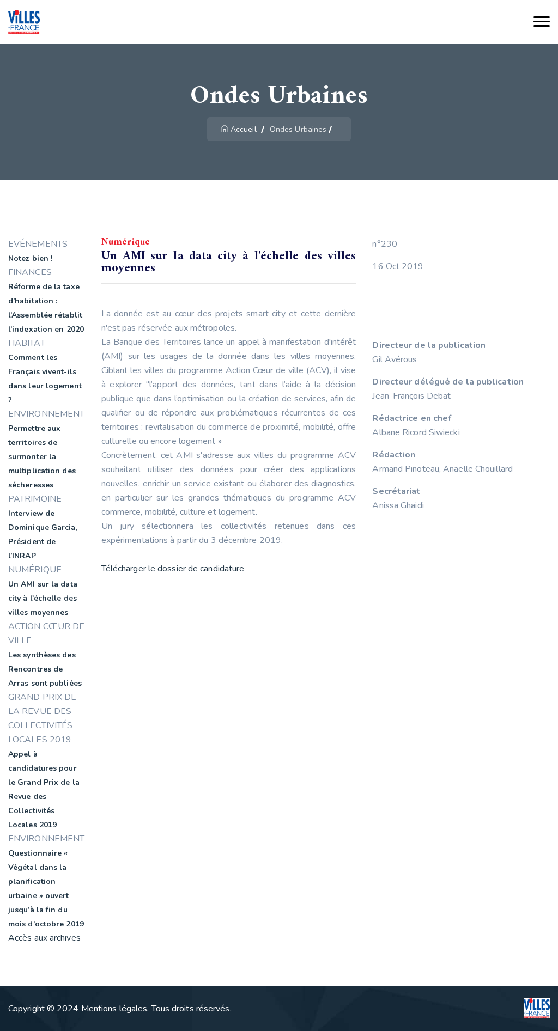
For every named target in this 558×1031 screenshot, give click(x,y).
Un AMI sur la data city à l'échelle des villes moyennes (42, 598)
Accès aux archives (44, 938)
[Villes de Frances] (24, 22)
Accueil (244, 129)
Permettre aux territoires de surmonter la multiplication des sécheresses (42, 456)
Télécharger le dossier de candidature (173, 569)
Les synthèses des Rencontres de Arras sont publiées (45, 669)
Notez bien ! (30, 258)
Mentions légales (114, 1009)
